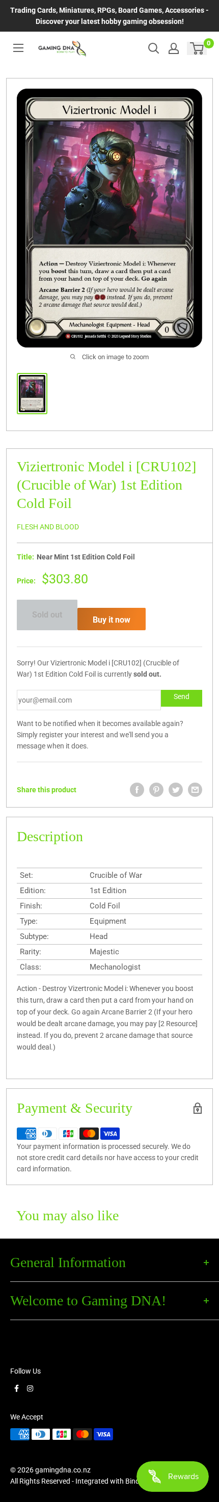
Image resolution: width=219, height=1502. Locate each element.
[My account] (174, 48)
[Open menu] (18, 47)
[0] (197, 48)
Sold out (47, 615)
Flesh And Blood (48, 527)
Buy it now (111, 620)
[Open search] (153, 48)
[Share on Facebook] (137, 790)
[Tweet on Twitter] (176, 790)
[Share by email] (195, 790)
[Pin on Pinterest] (156, 790)
